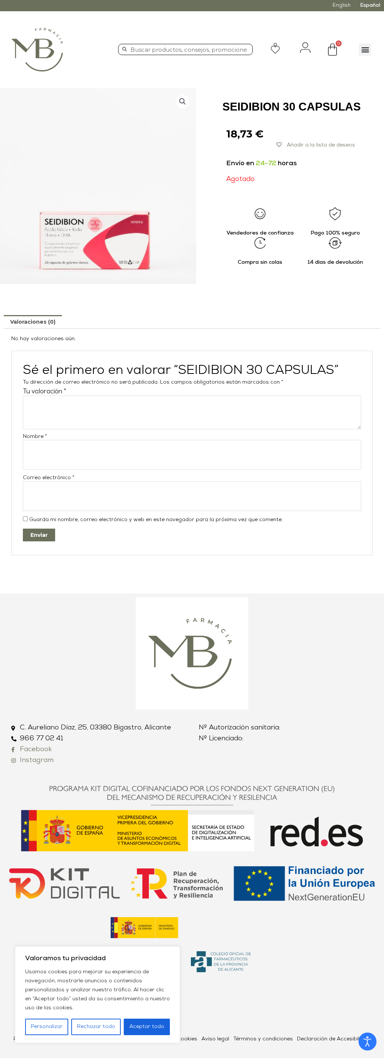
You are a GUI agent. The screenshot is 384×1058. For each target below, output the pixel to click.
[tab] (33, 322)
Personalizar (47, 1027)
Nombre (35, 436)
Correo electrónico (48, 478)
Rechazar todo (96, 1027)
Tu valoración (44, 392)
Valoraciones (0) (33, 321)
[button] (365, 49)
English (342, 5)
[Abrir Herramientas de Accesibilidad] (367, 1042)
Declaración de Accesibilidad (333, 1039)
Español (370, 5)
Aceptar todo (146, 1027)
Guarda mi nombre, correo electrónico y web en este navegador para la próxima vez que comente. (156, 520)
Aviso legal (215, 1039)
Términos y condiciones (263, 1039)
